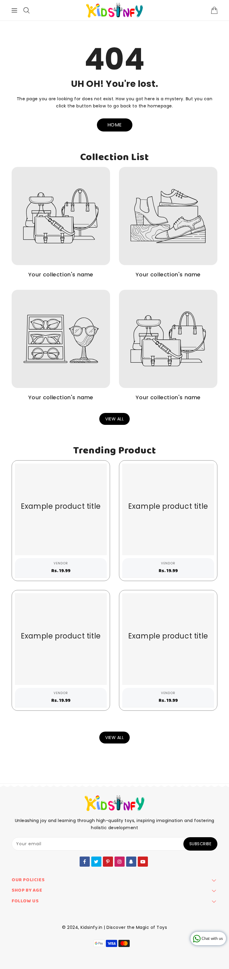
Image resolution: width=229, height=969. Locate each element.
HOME (114, 124)
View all (114, 419)
